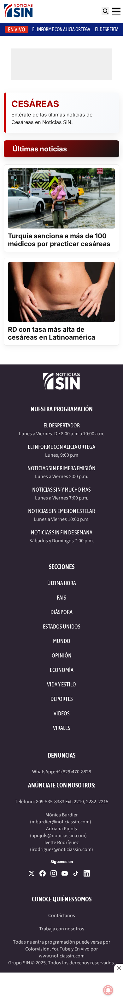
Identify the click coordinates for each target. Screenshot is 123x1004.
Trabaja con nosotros (61, 928)
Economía (61, 670)
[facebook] (42, 873)
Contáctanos (61, 915)
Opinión (62, 655)
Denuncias (61, 755)
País (61, 597)
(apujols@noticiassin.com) (58, 835)
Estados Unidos (61, 626)
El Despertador (62, 425)
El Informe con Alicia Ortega (61, 446)
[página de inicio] (18, 11)
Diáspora (61, 612)
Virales (61, 728)
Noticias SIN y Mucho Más (61, 489)
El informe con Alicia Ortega (61, 29)
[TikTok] (76, 873)
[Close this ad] (118, 968)
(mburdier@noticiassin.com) (60, 821)
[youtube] (65, 873)
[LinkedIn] (87, 873)
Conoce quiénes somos (61, 899)
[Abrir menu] (116, 11)
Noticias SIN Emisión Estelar (61, 511)
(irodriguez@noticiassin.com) (61, 849)
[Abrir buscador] (105, 11)
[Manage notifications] (108, 990)
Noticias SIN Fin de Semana (61, 532)
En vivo (16, 29)
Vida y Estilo (61, 684)
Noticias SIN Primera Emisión (61, 468)
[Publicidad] (61, 988)
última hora (61, 583)
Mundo (61, 641)
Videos (62, 713)
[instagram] (53, 873)
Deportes (61, 699)
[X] (31, 873)
